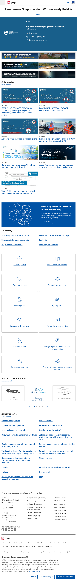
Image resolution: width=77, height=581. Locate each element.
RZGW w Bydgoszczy (33, 515)
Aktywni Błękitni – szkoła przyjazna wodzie (57, 368)
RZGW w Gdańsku (32, 519)
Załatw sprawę (20, 264)
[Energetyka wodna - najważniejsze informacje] (38, 65)
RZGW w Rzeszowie (60, 510)
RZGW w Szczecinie (60, 513)
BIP (38, 543)
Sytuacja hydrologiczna (19, 326)
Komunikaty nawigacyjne (57, 326)
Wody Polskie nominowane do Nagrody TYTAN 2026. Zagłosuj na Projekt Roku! (56, 166)
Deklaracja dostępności (34, 504)
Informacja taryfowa (19, 367)
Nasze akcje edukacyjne (57, 264)
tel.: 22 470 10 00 (7, 517)
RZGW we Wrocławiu (60, 520)
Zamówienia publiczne (57, 285)
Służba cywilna (19, 543)
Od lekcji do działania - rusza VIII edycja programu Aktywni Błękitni (18, 166)
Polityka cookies (7, 543)
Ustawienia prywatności (44, 546)
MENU (38, 15)
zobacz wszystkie (6, 84)
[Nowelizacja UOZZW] (38, 74)
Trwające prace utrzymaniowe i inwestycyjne (57, 347)
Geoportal (5, 546)
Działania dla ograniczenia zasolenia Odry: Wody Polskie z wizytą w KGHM (57, 140)
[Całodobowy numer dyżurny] (38, 55)
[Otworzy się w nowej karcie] (3, 529)
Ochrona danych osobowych (36, 501)
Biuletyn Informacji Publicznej (36, 498)
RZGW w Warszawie (60, 517)
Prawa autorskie (46, 543)
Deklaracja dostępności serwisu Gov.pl (22, 546)
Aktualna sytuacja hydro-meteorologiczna (19, 139)
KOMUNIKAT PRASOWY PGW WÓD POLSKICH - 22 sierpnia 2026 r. (54, 109)
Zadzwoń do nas (19, 285)
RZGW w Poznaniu (59, 507)
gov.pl (8, 538)
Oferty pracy (19, 305)
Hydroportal (57, 305)
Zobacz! (47, 222)
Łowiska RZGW (20, 346)
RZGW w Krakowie (59, 501)
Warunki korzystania (59, 543)
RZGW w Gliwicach (60, 498)
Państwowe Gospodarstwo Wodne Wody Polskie (38, 9)
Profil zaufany (30, 543)
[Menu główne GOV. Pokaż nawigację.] (2, 2)
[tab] (27, 21)
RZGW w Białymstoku (34, 512)
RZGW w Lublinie (59, 504)
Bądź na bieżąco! (31, 29)
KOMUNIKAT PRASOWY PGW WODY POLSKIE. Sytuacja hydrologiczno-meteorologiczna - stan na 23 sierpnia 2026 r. (18, 111)
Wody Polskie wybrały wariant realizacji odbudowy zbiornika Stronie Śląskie (18, 192)
